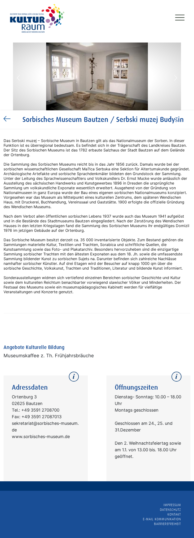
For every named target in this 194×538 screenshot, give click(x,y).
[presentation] (18, 77)
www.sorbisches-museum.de (41, 436)
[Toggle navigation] (179, 18)
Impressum (172, 505)
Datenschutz (170, 510)
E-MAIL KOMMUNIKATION (162, 519)
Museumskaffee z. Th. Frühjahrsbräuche (49, 355)
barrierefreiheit (167, 524)
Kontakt (174, 514)
